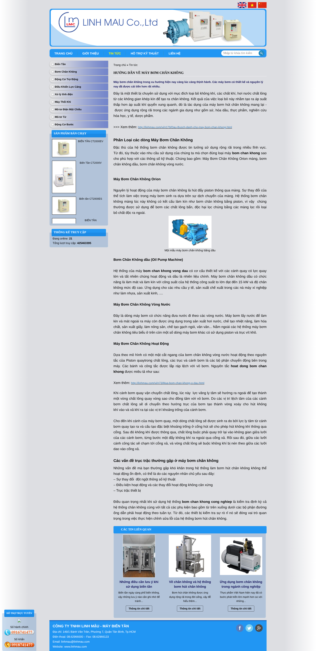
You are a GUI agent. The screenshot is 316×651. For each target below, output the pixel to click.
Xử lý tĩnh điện (64, 94)
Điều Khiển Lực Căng (68, 86)
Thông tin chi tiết (139, 608)
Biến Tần (60, 64)
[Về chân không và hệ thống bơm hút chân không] (190, 556)
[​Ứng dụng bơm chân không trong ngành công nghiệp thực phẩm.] (241, 556)
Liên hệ (174, 53)
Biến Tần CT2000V (91, 162)
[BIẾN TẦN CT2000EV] (64, 147)
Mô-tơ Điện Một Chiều (68, 109)
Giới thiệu (90, 53)
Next (264, 26)
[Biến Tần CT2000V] (64, 176)
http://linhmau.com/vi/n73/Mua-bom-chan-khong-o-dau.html (167, 383)
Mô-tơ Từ (60, 116)
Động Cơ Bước (64, 124)
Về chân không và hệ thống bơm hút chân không (190, 584)
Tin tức (115, 53)
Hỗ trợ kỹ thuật (145, 53)
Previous (52, 26)
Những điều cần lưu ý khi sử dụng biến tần (139, 584)
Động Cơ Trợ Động (66, 79)
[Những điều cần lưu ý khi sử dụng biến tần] (139, 556)
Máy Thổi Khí (63, 101)
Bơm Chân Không (66, 71)
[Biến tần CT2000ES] (64, 205)
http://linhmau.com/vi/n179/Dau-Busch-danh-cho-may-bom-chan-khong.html (185, 127)
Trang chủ (63, 53)
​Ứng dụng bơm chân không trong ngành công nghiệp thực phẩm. (241, 584)
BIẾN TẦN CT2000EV (90, 141)
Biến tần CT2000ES (90, 198)
